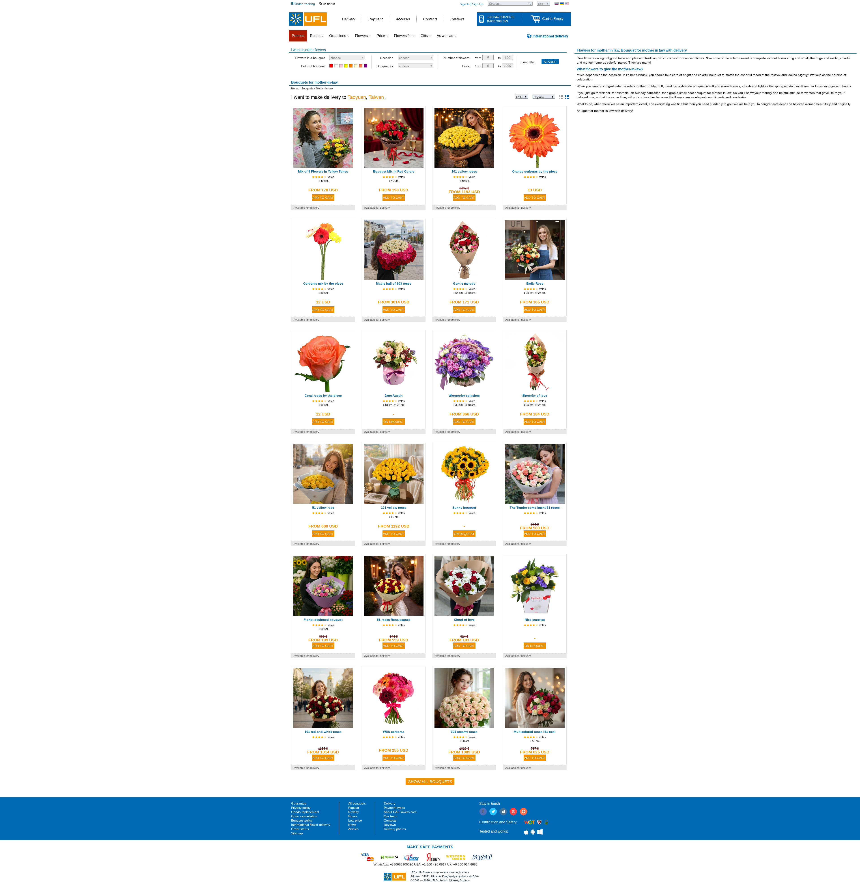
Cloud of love (464, 619)
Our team (390, 816)
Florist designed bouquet (323, 619)
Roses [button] (315, 36)
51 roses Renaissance (394, 619)
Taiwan (377, 97)
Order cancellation (304, 816)
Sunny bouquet (464, 507)
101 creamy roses (464, 731)
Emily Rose (534, 283)
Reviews (390, 824)
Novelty (353, 812)
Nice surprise (535, 619)
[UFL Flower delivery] (308, 19)
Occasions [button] (338, 36)
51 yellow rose (323, 507)
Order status (300, 829)
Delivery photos (395, 829)
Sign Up (477, 4)
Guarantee (298, 803)
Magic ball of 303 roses (393, 283)
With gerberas (393, 731)
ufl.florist (329, 4)
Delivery (389, 803)
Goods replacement (305, 812)
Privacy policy (300, 807)
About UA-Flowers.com (400, 812)
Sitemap (297, 833)
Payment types (394, 807)
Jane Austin (394, 395)
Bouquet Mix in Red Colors (393, 171)
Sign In (465, 4)
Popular (353, 807)
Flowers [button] (362, 36)
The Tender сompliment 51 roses (535, 507)
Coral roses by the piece (323, 395)
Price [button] (381, 36)
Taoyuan (357, 97)
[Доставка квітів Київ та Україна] (562, 3)
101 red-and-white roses (323, 731)
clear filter (528, 62)
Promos (298, 36)
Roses (352, 816)
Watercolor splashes (464, 395)
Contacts (390, 820)
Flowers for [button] (403, 36)
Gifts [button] (425, 36)
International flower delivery (310, 824)
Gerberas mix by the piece (323, 283)
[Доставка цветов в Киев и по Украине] (557, 3)
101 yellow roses (464, 171)
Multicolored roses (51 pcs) (535, 731)
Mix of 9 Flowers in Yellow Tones (323, 171)
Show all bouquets (430, 781)
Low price (355, 820)
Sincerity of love (534, 395)
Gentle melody (464, 283)
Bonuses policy (301, 820)
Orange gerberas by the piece (534, 171)
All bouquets (357, 803)
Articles (353, 829)
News (352, 824)
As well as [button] (445, 36)
